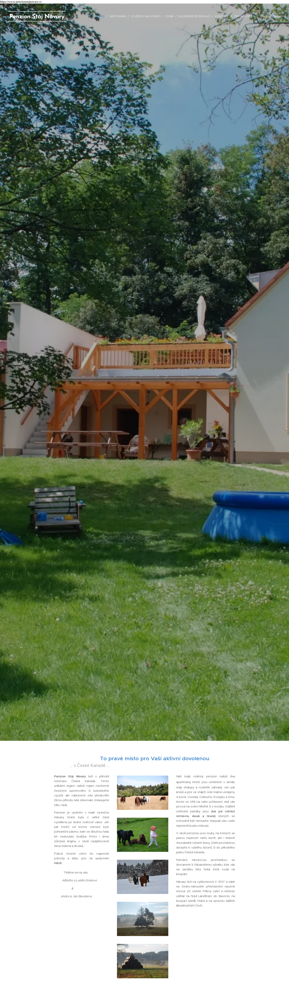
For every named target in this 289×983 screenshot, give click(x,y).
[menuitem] (101, 16)
